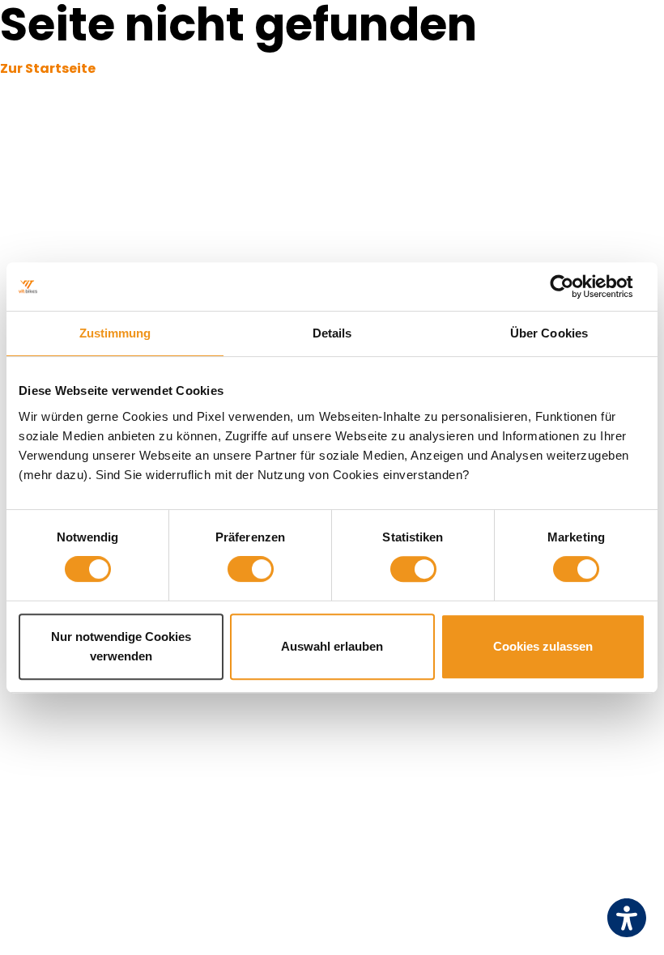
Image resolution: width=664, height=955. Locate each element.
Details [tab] (332, 333)
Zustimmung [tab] (115, 333)
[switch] (251, 569)
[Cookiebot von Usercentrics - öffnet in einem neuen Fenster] (574, 286)
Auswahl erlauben (332, 646)
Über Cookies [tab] (549, 333)
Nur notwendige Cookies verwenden (121, 646)
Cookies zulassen (543, 646)
